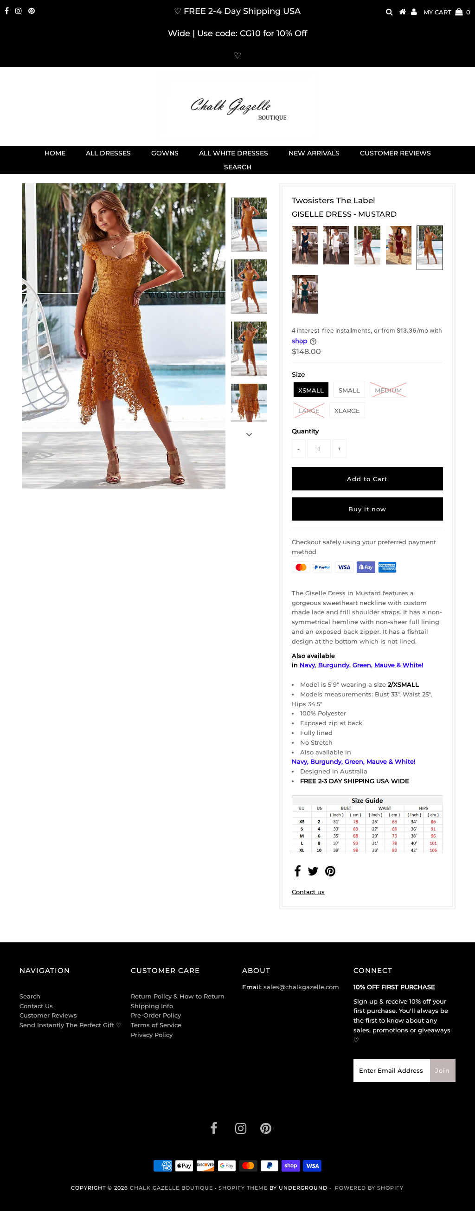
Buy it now (367, 509)
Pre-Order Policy (156, 1015)
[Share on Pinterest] (330, 873)
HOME (55, 153)
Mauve (384, 665)
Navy (307, 665)
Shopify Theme (243, 1188)
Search (29, 996)
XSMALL (311, 390)
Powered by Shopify (369, 1188)
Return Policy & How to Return (178, 996)
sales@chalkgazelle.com (301, 987)
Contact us (308, 891)
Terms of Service (156, 1025)
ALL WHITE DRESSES (233, 153)
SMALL (349, 390)
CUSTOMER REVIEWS (395, 153)
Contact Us (36, 1006)
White (412, 665)
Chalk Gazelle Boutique (171, 1188)
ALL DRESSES (108, 153)
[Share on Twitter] (313, 873)
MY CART (447, 12)
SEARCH (237, 167)
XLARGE (347, 410)
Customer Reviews (48, 1015)
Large (309, 410)
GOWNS (165, 153)
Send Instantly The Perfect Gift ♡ (70, 1025)
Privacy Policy (152, 1034)
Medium (388, 390)
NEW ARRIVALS (314, 153)
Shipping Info (152, 1006)
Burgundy (333, 665)
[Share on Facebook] (297, 873)
